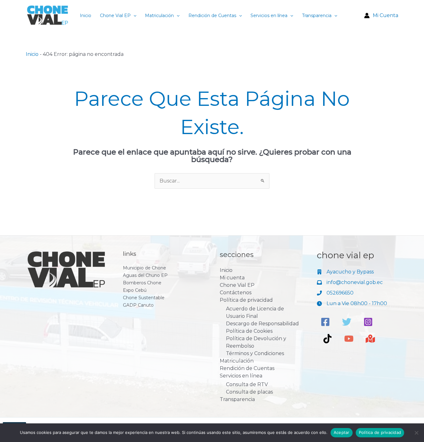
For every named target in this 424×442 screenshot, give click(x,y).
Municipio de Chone (144, 268)
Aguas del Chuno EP (145, 275)
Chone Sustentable (144, 297)
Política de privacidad (246, 300)
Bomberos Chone (142, 283)
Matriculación (159, 15)
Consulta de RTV (247, 384)
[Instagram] (368, 321)
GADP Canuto (138, 305)
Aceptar (342, 432)
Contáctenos (235, 292)
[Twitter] (346, 321)
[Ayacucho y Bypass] (345, 272)
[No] (416, 433)
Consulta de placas (249, 392)
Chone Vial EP (115, 15)
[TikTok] (327, 338)
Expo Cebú (135, 290)
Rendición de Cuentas (212, 15)
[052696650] (335, 293)
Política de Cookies (249, 331)
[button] (133, 15)
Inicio (85, 15)
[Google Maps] (370, 338)
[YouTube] (349, 338)
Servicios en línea (268, 15)
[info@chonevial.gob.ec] (350, 282)
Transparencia (317, 15)
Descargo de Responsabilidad (262, 324)
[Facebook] (325, 321)
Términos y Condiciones (255, 353)
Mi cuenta (232, 278)
